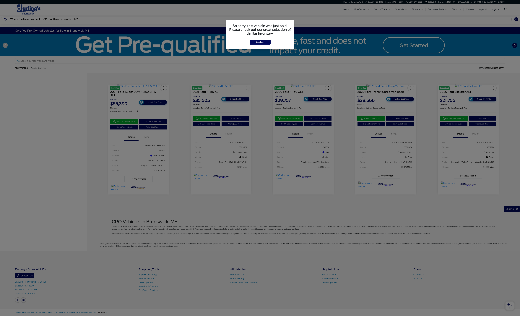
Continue (260, 42)
